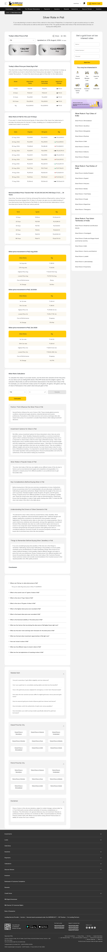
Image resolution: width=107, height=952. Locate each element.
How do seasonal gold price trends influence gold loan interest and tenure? (34, 701)
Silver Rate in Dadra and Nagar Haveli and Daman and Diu (87, 240)
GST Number (62, 917)
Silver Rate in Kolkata (82, 152)
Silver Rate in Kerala (81, 188)
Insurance (57, 9)
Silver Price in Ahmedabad (83, 120)
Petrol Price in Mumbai (18, 779)
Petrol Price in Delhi (37, 785)
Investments (9, 9)
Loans (19, 9)
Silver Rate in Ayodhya (82, 126)
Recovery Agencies (91, 939)
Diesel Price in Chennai (37, 732)
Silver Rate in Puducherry (83, 267)
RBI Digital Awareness (11, 899)
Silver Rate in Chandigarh (83, 233)
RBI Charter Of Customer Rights (14, 905)
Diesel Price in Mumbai (18, 741)
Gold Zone (8, 845)
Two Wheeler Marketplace (32, 9)
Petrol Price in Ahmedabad (18, 786)
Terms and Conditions (70, 936)
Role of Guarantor (10, 911)
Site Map (89, 936)
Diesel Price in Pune (37, 741)
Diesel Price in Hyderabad (56, 733)
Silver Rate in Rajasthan (82, 204)
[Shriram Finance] (15, 3)
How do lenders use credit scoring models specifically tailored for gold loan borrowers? (34, 712)
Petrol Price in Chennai (37, 770)
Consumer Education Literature (80, 937)
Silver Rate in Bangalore (82, 131)
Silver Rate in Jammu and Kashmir (86, 251)
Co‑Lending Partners (73, 917)
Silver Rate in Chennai (82, 146)
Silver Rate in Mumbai (82, 136)
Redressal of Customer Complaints (15, 881)
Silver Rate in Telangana (83, 209)
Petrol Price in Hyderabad (56, 771)
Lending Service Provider (12, 917)
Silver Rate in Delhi (81, 141)
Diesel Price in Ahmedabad (19, 748)
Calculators (74, 9)
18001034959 (59, 926)
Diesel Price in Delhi (37, 747)
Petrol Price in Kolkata (56, 779)
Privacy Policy (81, 936)
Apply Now (87, 62)
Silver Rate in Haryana (82, 183)
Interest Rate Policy (97, 936)
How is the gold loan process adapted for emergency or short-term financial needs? (37, 689)
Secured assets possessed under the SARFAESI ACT (42, 917)
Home (7, 12)
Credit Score (8, 893)
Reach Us (100, 939)
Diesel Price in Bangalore (19, 733)
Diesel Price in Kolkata (56, 741)
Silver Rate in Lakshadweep (84, 261)
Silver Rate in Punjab (81, 199)
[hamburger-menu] (7, 3)
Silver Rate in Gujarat (82, 178)
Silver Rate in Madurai (82, 157)
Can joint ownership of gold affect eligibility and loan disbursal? (31, 680)
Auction (22, 917)
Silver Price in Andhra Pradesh (84, 173)
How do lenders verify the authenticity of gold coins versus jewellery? (33, 706)
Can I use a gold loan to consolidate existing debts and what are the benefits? (35, 685)
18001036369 (59, 928)
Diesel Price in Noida (56, 747)
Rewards (66, 9)
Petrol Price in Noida (56, 785)
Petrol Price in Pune (37, 779)
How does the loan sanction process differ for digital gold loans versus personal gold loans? (37, 695)
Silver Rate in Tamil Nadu (83, 194)
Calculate (17, 398)
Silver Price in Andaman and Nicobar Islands (86, 227)
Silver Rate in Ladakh (81, 256)
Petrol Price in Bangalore (18, 771)
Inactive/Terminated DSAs (96, 937)
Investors (98, 9)
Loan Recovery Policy (65, 937)
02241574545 (73, 930)
